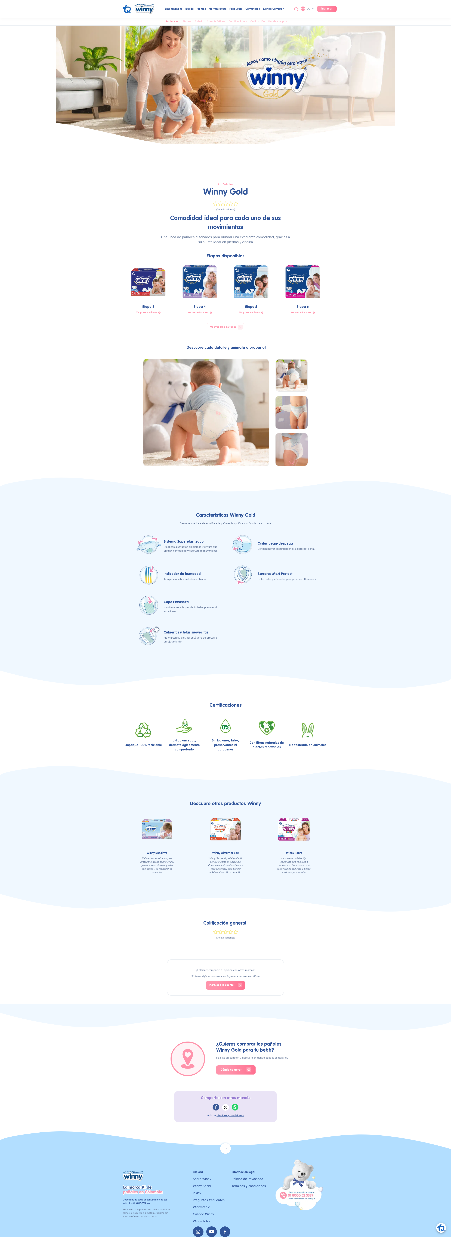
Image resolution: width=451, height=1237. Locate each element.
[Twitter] (225, 1107)
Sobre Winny (202, 1179)
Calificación (257, 21)
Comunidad (252, 8)
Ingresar (326, 8)
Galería (198, 21)
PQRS (197, 1193)
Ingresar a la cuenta (221, 985)
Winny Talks (201, 1221)
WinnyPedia (201, 1207)
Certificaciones (237, 21)
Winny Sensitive (157, 853)
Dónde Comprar (273, 8)
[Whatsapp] (235, 1107)
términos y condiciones (230, 1115)
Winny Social (202, 1186)
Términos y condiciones (249, 1186)
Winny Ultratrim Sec (225, 853)
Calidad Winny (203, 1214)
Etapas (187, 21)
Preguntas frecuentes (209, 1200)
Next (291, 462)
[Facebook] (215, 1107)
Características (216, 21)
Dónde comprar (277, 21)
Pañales (228, 184)
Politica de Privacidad (247, 1179)
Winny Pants (294, 853)
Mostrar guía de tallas (223, 327)
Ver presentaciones (146, 313)
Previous (292, 362)
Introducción (171, 21)
